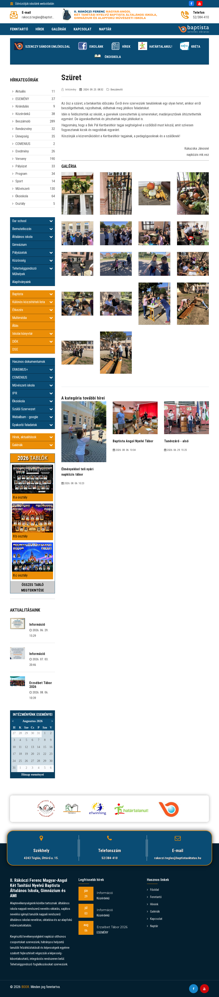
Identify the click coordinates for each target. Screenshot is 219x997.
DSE (15, 349)
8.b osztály (20, 536)
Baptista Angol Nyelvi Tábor (133, 441)
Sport (19, 181)
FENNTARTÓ (19, 29)
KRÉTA (195, 47)
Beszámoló (22, 121)
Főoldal (154, 889)
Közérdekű (22, 114)
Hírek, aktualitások (24, 437)
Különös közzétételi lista (28, 302)
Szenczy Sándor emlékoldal (47, 47)
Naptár (154, 926)
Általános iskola (22, 237)
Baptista (17, 294)
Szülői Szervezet (23, 409)
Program (21, 174)
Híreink (154, 904)
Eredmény (22, 151)
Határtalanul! (160, 47)
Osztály (20, 204)
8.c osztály (20, 575)
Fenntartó (156, 897)
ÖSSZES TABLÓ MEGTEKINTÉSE (32, 587)
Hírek (126, 47)
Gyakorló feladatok (24, 425)
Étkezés (17, 310)
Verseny (20, 159)
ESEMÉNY (22, 99)
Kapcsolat (156, 918)
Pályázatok (19, 253)
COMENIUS (22, 144)
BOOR (25, 987)
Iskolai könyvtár (22, 334)
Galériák (17, 445)
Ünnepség (22, 136)
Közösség (19, 260)
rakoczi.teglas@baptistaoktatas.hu (177, 858)
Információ (37, 624)
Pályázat (21, 166)
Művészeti (22, 189)
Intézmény (71, 89)
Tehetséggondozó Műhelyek (24, 271)
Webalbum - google (25, 417)
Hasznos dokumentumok (28, 362)
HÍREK (40, 29)
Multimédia (19, 318)
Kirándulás (22, 106)
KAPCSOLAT (83, 29)
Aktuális (20, 91)
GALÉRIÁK (59, 29)
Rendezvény (23, 129)
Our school (19, 221)
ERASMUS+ (20, 369)
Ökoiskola (113, 57)
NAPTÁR (105, 29)
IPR (14, 393)
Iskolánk (96, 47)
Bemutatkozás (21, 229)
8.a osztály (20, 497)
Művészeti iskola (23, 385)
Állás (15, 326)
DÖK (15, 341)
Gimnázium (19, 245)
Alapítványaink (21, 282)
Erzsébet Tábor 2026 (40, 685)
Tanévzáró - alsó (176, 441)
